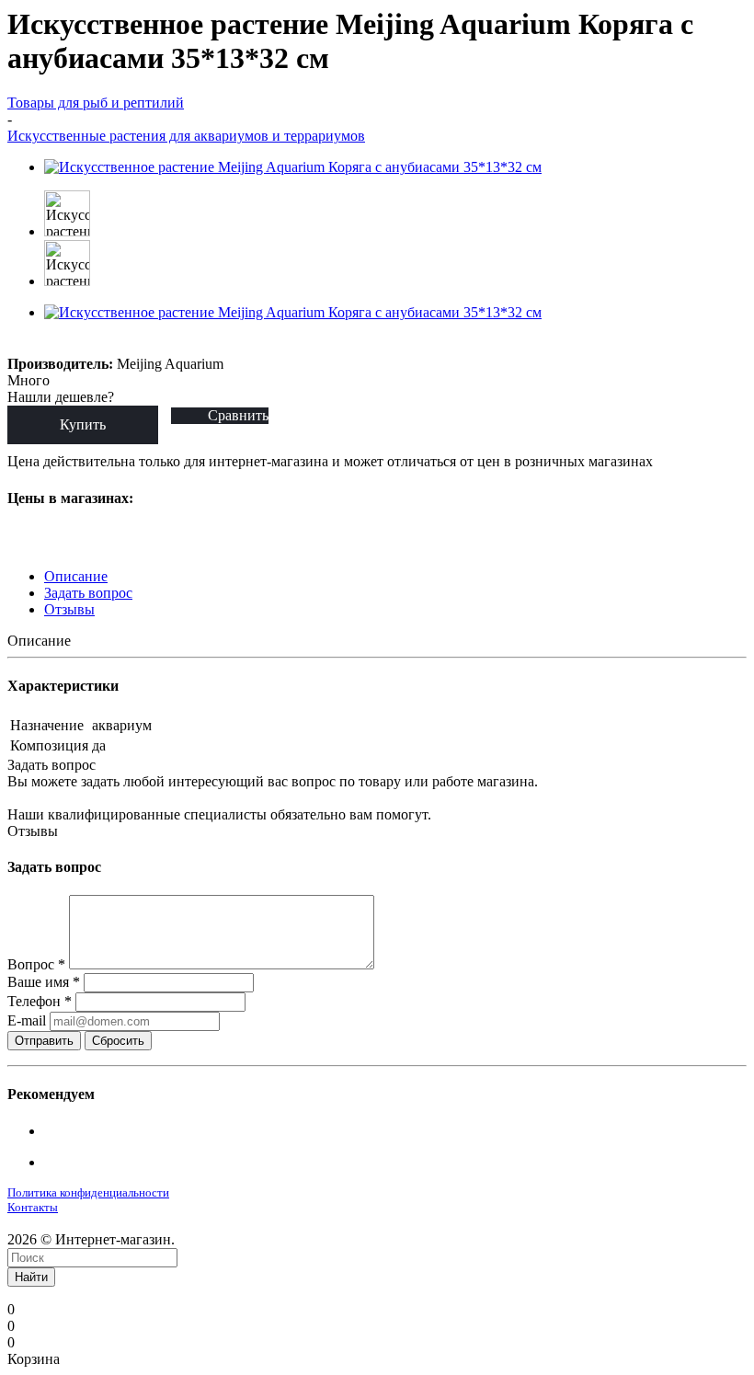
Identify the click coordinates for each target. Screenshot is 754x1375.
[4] (82, 345)
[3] (61, 345)
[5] (103, 345)
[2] (40, 345)
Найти (31, 1277)
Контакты (32, 1207)
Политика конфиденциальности (88, 1192)
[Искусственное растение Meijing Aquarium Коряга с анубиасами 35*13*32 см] (293, 167)
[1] (19, 345)
